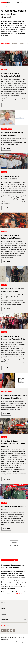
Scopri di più (6, 105)
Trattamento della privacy (8, 643)
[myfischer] (22, 2)
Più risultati (14, 542)
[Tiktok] (14, 630)
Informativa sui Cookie (21, 643)
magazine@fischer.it (16, 594)
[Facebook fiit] (2, 630)
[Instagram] (5, 630)
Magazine (5, 6)
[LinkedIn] (8, 630)
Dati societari (6, 641)
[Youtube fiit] (11, 630)
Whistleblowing (13, 641)
